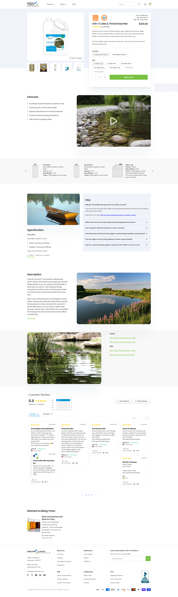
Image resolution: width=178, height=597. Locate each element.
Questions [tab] (46, 414)
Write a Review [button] (142, 401)
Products (50, 4)
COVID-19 (87, 561)
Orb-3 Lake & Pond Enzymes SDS (122, 355)
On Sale (86, 582)
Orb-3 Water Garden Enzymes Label (123, 338)
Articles (86, 558)
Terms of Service (115, 579)
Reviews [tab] (32, 414)
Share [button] (35, 480)
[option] (31, 68)
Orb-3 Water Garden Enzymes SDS (122, 350)
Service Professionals (64, 575)
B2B (74, 4)
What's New (87, 575)
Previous (25, 171)
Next (152, 171)
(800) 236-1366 (32, 564)
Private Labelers (62, 579)
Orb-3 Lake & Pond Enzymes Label (122, 342)
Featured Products (90, 579)
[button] (43, 482)
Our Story (60, 554)
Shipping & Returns (116, 575)
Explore (62, 4)
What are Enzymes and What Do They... (52, 518)
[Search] (139, 4)
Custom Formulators (64, 582)
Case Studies (88, 554)
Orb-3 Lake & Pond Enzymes (40, 445)
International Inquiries (64, 561)
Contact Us (60, 565)
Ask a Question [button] (124, 401)
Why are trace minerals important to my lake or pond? (118, 215)
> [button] (96, 495)
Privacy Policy (114, 582)
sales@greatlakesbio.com (35, 571)
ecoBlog (59, 558)
